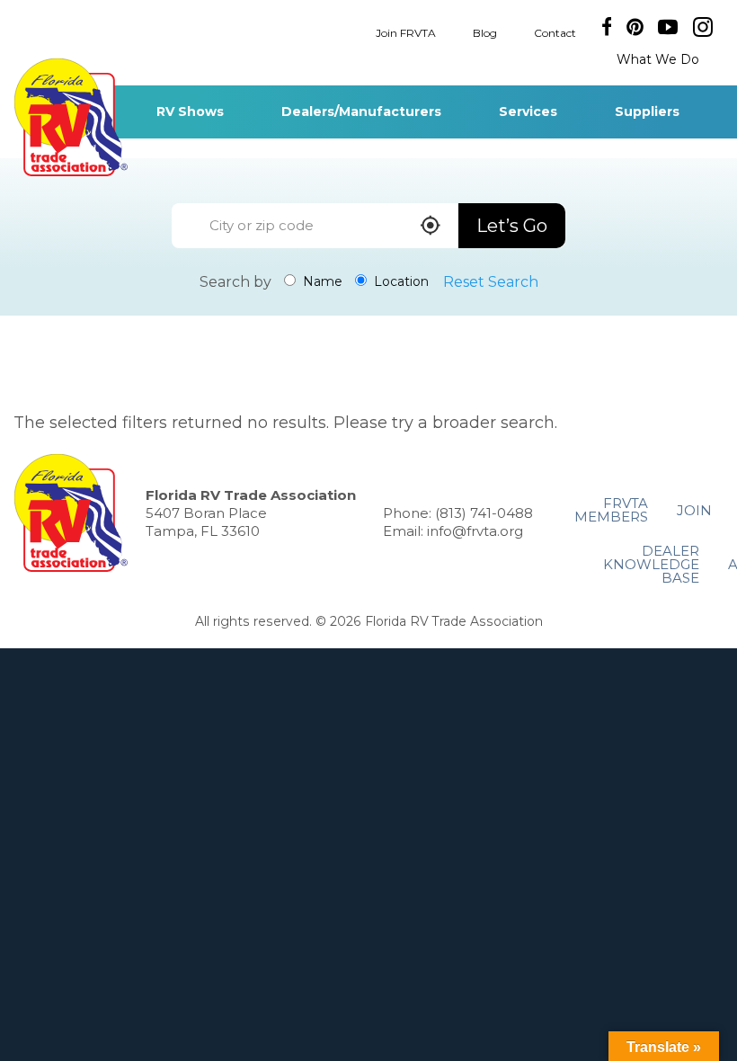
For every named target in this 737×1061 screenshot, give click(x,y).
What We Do (658, 59)
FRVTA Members (611, 510)
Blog (485, 32)
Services (528, 111)
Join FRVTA (406, 32)
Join (694, 510)
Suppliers (647, 111)
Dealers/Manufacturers (361, 111)
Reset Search (490, 281)
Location (399, 281)
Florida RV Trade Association (70, 117)
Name (320, 281)
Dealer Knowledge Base (651, 564)
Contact (555, 32)
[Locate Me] (430, 227)
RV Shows (190, 111)
